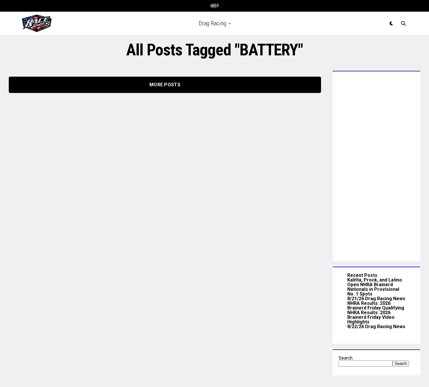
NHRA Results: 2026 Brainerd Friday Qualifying (375, 305)
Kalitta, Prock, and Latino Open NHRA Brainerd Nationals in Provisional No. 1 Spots (374, 287)
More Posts (164, 84)
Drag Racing (212, 23)
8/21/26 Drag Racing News (376, 298)
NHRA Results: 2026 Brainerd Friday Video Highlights (371, 317)
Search (346, 358)
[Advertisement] (376, 164)
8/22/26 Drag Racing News (376, 326)
